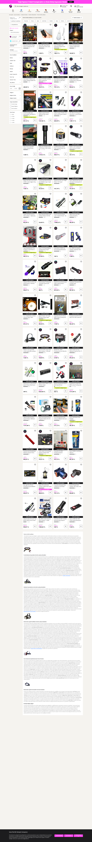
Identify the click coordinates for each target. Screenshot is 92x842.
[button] (29, 41)
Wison (32, 21)
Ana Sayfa (11, 14)
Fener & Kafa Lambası (41, 14)
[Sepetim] (71, 6)
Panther (51, 21)
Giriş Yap (81, 6)
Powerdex (26, 21)
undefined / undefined (15, 21)
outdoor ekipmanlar (66, 575)
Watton (62, 21)
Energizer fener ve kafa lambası (30, 611)
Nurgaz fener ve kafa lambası (36, 648)
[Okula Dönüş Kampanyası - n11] (46, 2)
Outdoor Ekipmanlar (32, 14)
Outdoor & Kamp (24, 14)
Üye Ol (77, 6)
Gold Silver (44, 21)
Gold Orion (69, 21)
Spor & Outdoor (17, 14)
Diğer (38, 21)
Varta (57, 21)
